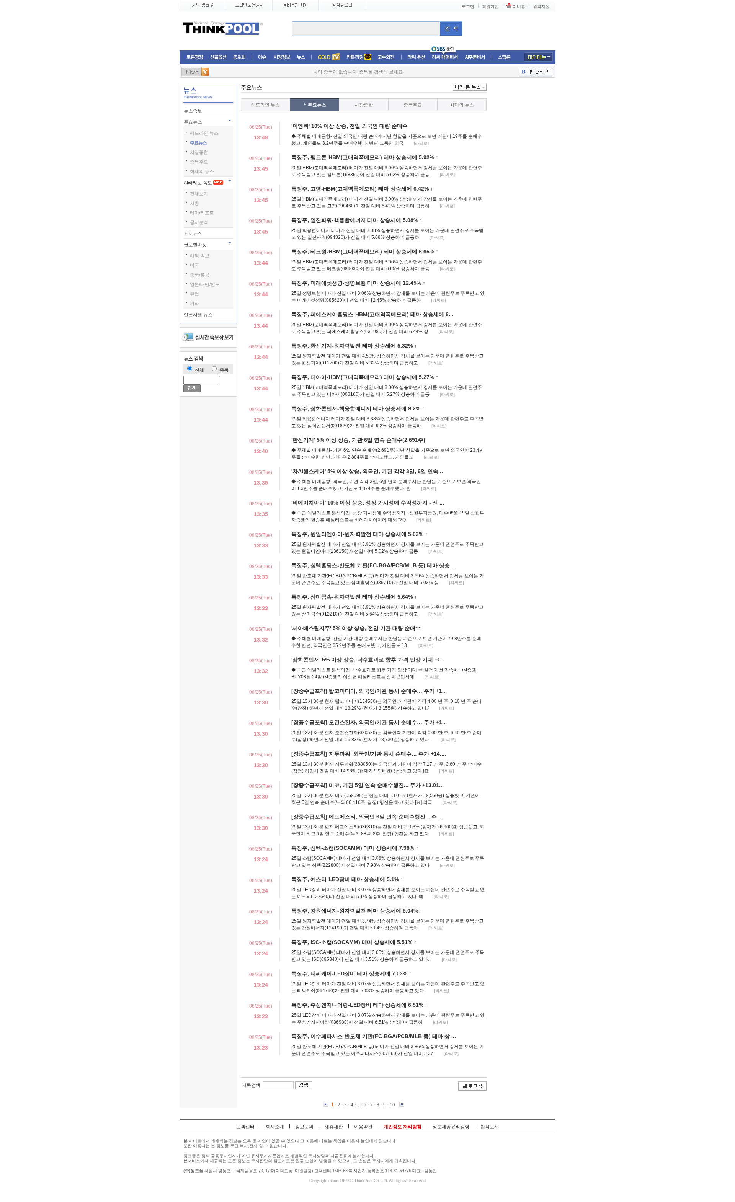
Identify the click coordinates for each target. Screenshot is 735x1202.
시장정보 (282, 57)
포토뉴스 (193, 233)
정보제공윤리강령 (451, 1126)
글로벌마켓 (196, 244)
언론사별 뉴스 (199, 314)
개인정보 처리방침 (402, 1126)
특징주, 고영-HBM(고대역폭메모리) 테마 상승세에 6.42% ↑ (362, 189)
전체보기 (199, 193)
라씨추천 (416, 57)
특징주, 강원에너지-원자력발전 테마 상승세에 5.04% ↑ (356, 911)
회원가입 (490, 6)
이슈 (262, 57)
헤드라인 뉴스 (204, 133)
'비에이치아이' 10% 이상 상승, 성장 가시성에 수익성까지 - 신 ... (367, 503)
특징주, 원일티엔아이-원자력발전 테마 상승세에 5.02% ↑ (359, 534)
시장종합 (199, 152)
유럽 (194, 294)
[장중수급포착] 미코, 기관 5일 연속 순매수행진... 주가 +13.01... (367, 785)
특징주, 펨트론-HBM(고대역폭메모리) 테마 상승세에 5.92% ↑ (364, 157)
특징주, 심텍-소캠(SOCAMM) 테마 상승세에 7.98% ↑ (354, 848)
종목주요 (199, 162)
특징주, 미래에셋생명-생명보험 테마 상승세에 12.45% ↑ (358, 283)
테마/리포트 (202, 213)
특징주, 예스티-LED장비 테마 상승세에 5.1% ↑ (347, 879)
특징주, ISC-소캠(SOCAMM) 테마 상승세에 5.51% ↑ (353, 942)
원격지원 (541, 6)
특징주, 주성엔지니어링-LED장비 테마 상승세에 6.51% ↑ (359, 1005)
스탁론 (504, 57)
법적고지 (489, 1126)
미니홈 (519, 6)
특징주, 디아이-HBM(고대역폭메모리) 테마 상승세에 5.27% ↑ (364, 377)
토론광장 (195, 57)
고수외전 (386, 57)
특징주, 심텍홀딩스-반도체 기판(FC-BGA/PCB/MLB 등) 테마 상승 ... (373, 565)
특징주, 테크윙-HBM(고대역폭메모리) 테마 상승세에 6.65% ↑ (364, 251)
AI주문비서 (475, 57)
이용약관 (363, 1126)
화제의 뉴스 (202, 171)
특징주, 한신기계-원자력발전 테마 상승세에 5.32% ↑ (354, 346)
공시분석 (199, 222)
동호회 (239, 57)
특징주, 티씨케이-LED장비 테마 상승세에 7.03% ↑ (351, 973)
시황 (194, 203)
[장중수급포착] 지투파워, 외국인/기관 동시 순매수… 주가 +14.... (368, 754)
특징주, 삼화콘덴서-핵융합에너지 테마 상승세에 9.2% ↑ (358, 408)
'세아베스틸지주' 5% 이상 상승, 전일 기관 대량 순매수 (356, 628)
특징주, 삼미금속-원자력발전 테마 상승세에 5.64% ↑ (354, 597)
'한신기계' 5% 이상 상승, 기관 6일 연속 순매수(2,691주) (358, 440)
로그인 (468, 6)
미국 (194, 265)
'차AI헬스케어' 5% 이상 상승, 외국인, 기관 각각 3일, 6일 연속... (367, 471)
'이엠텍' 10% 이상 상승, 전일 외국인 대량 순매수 (349, 126)
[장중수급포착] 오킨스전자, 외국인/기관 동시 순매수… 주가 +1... (369, 722)
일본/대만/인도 (205, 284)
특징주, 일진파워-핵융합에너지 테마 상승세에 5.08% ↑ (356, 220)
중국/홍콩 (199, 275)
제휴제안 (334, 1126)
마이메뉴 (538, 57)
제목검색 (251, 1085)
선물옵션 (218, 57)
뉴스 (300, 57)
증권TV (328, 57)
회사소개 (275, 1126)
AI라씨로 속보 (198, 182)
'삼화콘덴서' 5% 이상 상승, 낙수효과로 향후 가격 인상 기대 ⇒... (367, 660)
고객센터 (245, 1126)
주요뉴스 (193, 122)
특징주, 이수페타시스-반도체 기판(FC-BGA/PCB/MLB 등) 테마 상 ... (373, 1036)
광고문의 (304, 1126)
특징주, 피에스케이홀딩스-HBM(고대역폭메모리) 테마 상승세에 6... (372, 314)
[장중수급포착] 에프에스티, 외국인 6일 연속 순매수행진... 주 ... (367, 816)
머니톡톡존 (359, 57)
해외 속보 (199, 255)
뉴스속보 (193, 111)
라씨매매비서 (445, 57)
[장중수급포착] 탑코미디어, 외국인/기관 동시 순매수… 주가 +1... (369, 691)
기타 (194, 303)
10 (392, 1104)
